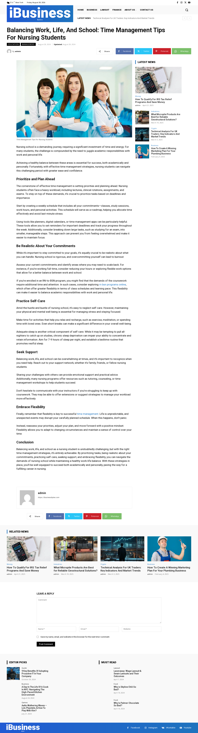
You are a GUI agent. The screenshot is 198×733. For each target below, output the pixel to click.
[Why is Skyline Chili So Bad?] (105, 689)
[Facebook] (177, 2)
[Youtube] (189, 2)
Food (116, 684)
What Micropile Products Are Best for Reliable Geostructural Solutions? (165, 117)
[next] (189, 18)
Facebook (135, 728)
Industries (155, 111)
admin (18, 51)
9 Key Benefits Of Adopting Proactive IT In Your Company (35, 673)
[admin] (9, 51)
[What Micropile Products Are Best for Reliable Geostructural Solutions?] (142, 117)
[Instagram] (181, 2)
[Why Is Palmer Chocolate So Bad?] (105, 705)
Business (154, 145)
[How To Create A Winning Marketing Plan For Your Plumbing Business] (142, 151)
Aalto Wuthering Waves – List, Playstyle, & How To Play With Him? (34, 708)
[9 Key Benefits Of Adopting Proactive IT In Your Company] (13, 673)
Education (13, 44)
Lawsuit (117, 668)
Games (25, 702)
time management (87, 413)
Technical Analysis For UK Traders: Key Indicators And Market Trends (165, 134)
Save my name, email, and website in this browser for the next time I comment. (75, 637)
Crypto (154, 128)
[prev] (184, 18)
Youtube (187, 728)
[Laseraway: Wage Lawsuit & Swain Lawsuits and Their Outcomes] (105, 673)
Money (138, 96)
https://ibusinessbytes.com (48, 497)
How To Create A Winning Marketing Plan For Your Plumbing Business (124, 18)
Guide (24, 668)
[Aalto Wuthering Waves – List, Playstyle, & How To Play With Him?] (13, 708)
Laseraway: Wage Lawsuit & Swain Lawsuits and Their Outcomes (127, 673)
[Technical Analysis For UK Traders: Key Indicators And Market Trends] (142, 134)
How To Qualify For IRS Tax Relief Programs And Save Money (153, 100)
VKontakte (170, 728)
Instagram (152, 728)
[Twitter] (185, 2)
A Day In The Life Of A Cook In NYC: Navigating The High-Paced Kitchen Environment (35, 691)
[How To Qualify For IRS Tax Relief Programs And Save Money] (158, 80)
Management (28, 44)
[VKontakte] (163, 728)
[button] (186, 9)
